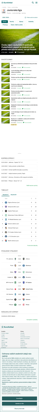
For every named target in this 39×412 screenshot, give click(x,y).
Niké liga (3, 344)
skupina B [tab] (13, 194)
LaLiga (2, 335)
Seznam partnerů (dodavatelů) (11, 393)
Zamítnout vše (19, 403)
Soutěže (4, 7)
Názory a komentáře (25, 338)
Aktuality (19, 67)
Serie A (3, 336)
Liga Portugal (4, 345)
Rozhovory (19, 122)
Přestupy (5, 24)
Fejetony (22, 340)
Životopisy (22, 342)
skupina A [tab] (5, 194)
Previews (22, 335)
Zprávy (5, 21)
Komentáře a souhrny (25, 336)
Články (22, 331)
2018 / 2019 (5, 17)
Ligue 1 (3, 340)
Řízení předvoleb (19, 408)
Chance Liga (4, 342)
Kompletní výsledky (32, 319)
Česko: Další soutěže (17, 24)
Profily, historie (23, 344)
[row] (19, 202)
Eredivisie (3, 347)
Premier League (5, 333)
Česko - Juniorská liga (13, 7)
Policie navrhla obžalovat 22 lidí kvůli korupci (23, 77)
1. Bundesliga (4, 338)
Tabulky (12, 21)
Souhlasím (19, 398)
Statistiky (31, 21)
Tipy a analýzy (23, 347)
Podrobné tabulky (32, 245)
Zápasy (21, 21)
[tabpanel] (19, 220)
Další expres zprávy (32, 185)
